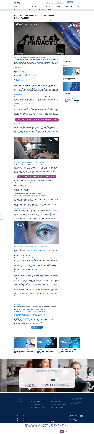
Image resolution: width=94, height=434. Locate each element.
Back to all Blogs (38, 327)
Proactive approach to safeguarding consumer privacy (26, 74)
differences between (32, 257)
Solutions (34, 6)
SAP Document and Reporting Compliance (59, 404)
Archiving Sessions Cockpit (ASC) (57, 400)
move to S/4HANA (23, 281)
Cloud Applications (46, 6)
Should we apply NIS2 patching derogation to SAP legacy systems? (36, 176)
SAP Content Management (36, 404)
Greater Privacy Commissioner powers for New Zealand (26, 75)
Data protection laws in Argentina (22, 318)
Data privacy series (19, 80)
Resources (68, 6)
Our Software (53, 398)
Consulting (25, 6)
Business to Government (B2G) (36, 401)
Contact (70, 2)
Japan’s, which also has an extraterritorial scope (24, 103)
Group (15, 6)
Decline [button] (66, 431)
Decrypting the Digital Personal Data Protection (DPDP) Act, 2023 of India (30, 314)
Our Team (19, 401)
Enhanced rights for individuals (21, 72)
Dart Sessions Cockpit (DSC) (56, 408)
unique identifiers (24, 215)
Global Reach (18, 70)
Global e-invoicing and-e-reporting (37, 407)
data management (43, 281)
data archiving (47, 289)
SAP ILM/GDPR (34, 408)
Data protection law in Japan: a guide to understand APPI (27, 316)
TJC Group (16, 274)
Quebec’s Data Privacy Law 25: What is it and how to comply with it (29, 315)
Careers (18, 400)
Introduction (17, 68)
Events (78, 6)
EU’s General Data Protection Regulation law (35, 250)
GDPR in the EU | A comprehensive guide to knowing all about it (28, 312)
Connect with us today (19, 295)
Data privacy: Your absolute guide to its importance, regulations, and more (30, 311)
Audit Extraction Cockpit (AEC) (56, 401)
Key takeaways (18, 79)
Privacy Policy (53, 426)
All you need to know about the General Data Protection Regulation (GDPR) (37, 119)
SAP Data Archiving (34, 398)
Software (58, 6)
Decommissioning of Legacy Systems (38, 400)
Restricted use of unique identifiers (22, 76)
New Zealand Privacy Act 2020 (26, 86)
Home (15, 9)
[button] (77, 2)
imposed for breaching (29, 264)
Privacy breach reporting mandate (22, 71)
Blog (19, 9)
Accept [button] (62, 431)
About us (19, 398)
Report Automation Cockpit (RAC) (57, 407)
